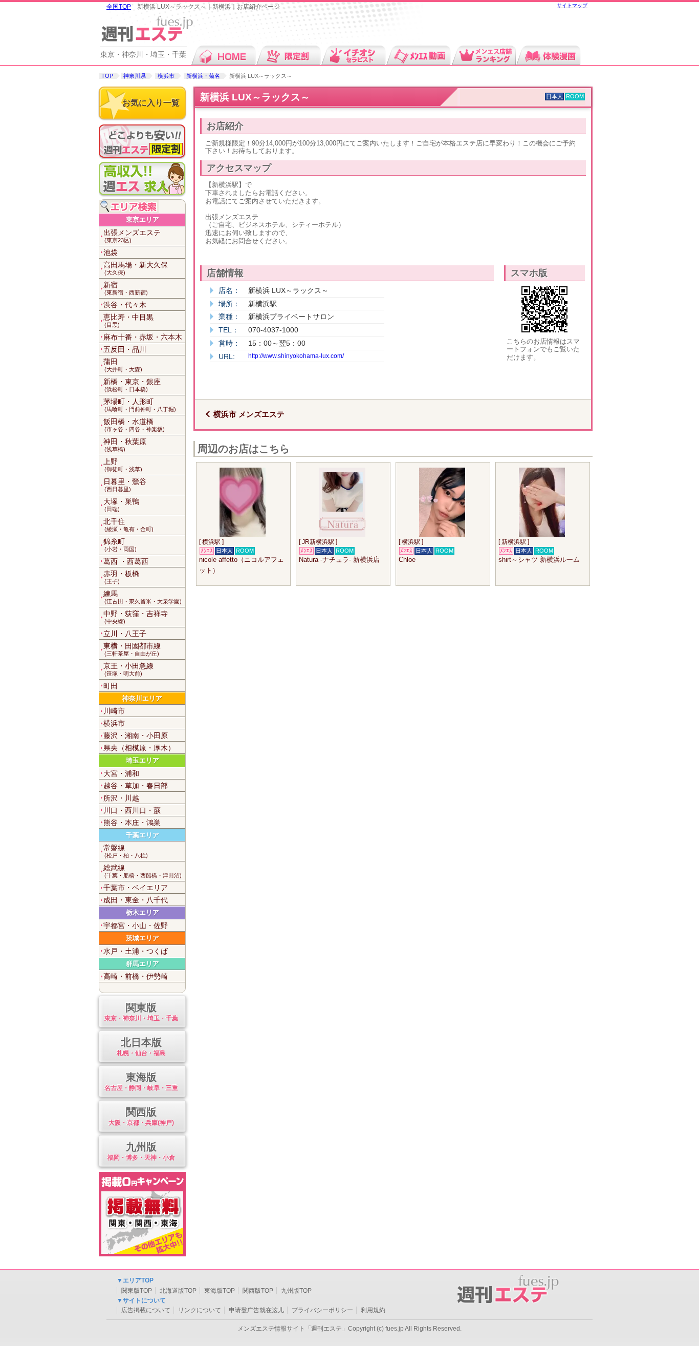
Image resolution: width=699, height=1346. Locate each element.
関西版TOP (258, 1290)
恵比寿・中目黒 (128, 320)
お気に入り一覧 (151, 102)
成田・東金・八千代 (135, 900)
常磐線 (125, 851)
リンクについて (199, 1310)
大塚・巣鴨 (121, 504)
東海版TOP (219, 1290)
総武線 (142, 871)
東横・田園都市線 (132, 649)
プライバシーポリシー (322, 1310)
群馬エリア (142, 964)
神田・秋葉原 (124, 444)
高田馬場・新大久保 (135, 268)
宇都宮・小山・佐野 (135, 925)
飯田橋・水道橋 (134, 424)
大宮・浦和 (121, 773)
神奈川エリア (142, 698)
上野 (122, 464)
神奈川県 (134, 76)
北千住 (128, 524)
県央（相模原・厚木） (139, 748)
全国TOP (118, 6)
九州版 (141, 1151)
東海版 (141, 1081)
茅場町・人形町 (139, 404)
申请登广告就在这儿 (256, 1310)
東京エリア (142, 219)
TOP (107, 76)
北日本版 (141, 1046)
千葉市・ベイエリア (135, 888)
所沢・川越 (121, 798)
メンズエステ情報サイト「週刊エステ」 (292, 1328)
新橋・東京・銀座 (132, 384)
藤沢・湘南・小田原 (135, 735)
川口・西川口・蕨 (132, 810)
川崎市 (114, 711)
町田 (110, 686)
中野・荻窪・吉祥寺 (135, 616)
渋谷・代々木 (124, 305)
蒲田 (122, 364)
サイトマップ (572, 5)
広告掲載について (145, 1310)
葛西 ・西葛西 (125, 561)
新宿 (125, 288)
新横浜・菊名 (203, 76)
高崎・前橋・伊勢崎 (135, 976)
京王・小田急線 (128, 669)
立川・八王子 (124, 633)
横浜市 (166, 76)
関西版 (141, 1116)
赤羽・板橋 (121, 577)
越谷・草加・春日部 (135, 786)
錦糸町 (120, 544)
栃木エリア (142, 912)
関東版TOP (136, 1290)
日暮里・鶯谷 (124, 484)
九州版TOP (296, 1290)
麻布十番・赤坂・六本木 (142, 337)
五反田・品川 (124, 349)
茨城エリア (142, 938)
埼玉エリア (142, 760)
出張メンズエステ (132, 235)
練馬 (142, 597)
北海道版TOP (178, 1290)
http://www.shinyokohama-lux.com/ (296, 356)
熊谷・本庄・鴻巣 (132, 822)
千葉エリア (142, 835)
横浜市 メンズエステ (249, 414)
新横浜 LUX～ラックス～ (255, 97)
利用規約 (373, 1310)
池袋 (110, 252)
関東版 (141, 1011)
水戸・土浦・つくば (135, 951)
